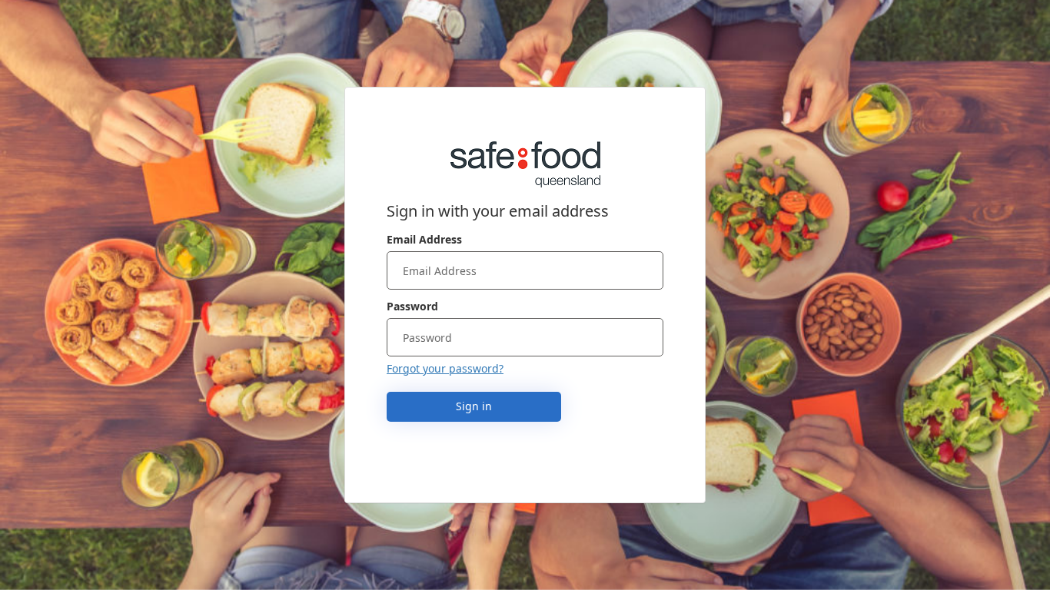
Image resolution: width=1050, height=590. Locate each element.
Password (412, 306)
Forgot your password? (445, 368)
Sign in (474, 406)
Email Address (424, 239)
